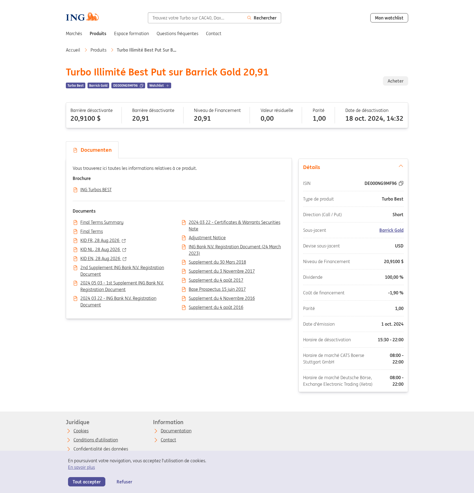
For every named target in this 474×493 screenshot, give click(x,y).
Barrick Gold (391, 230)
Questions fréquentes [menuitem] (177, 33)
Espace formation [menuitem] (131, 33)
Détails (311, 167)
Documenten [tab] (95, 150)
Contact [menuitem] (213, 33)
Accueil (73, 50)
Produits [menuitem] (98, 33)
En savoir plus (81, 467)
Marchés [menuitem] (74, 33)
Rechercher (265, 18)
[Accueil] (82, 17)
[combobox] (195, 18)
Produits (99, 50)
